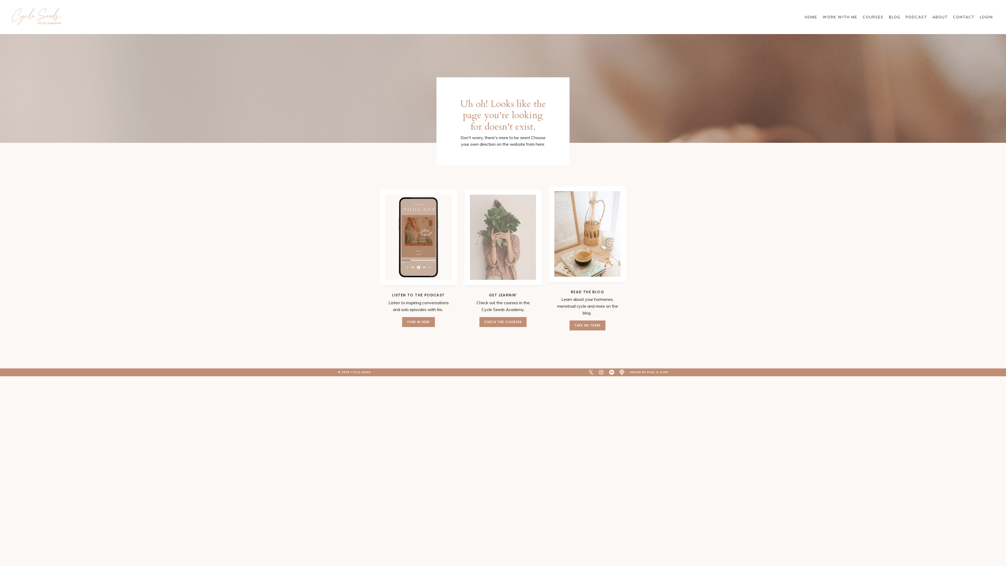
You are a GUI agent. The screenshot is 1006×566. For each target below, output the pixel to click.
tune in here (418, 322)
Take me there (587, 325)
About (940, 17)
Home (811, 17)
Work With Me (840, 17)
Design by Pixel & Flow (649, 372)
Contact (964, 17)
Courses (873, 17)
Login (986, 17)
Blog (894, 17)
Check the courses (503, 322)
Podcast (916, 17)
